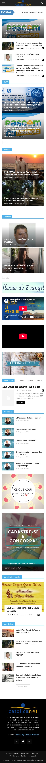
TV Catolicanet (14, 756)
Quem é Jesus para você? (26, 429)
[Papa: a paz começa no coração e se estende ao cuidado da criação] (8, 46)
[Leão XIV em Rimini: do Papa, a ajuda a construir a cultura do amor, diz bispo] (23, 167)
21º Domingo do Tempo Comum (28, 418)
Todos (22, 380)
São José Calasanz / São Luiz (21, 387)
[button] (42, 3)
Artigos (30, 380)
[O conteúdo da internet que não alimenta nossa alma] (23, 260)
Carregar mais (22, 686)
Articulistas (8, 412)
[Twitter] (23, 741)
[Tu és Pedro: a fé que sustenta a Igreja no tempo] (8, 466)
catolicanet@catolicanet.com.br (27, 735)
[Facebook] (16, 741)
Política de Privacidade (29, 756)
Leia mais (20, 402)
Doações (35, 753)
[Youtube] (29, 741)
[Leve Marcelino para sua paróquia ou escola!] (23, 597)
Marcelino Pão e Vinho (12, 577)
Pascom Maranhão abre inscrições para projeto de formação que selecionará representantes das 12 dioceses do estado (22, 129)
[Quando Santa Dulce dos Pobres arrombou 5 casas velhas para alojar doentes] (8, 678)
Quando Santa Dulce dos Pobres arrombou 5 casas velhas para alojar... (28, 677)
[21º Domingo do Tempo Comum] (8, 421)
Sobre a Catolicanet (12, 753)
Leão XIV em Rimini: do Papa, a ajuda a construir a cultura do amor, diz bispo (22, 173)
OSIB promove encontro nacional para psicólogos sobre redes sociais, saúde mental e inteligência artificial (22, 104)
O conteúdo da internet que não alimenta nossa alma (19, 266)
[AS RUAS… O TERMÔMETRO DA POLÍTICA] (8, 57)
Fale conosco (25, 753)
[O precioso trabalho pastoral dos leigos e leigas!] (8, 455)
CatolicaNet (8, 36)
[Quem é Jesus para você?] (8, 432)
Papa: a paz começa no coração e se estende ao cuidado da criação (21, 199)
